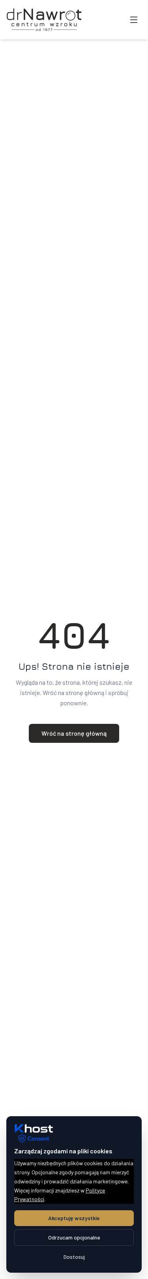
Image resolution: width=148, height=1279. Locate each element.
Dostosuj (74, 1256)
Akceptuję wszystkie (74, 1218)
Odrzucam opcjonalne (74, 1237)
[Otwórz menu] (134, 20)
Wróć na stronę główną (74, 733)
